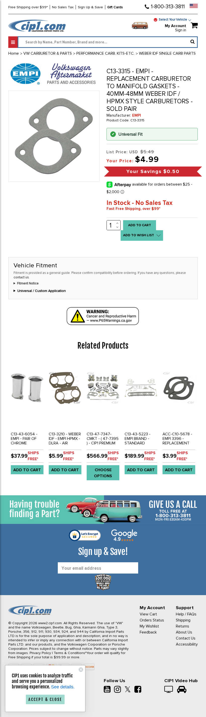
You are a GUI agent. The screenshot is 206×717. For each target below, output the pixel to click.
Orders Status (152, 620)
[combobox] (108, 42)
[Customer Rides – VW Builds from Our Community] (181, 690)
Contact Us (185, 638)
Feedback (148, 632)
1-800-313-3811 (168, 6)
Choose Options (103, 473)
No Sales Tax (63, 7)
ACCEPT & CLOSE (45, 699)
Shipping (183, 620)
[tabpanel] (27, 418)
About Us (184, 632)
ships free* (33, 455)
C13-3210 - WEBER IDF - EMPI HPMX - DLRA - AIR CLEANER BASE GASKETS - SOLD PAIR (65, 445)
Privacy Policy (40, 653)
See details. (63, 686)
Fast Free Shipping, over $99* (133, 208)
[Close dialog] (80, 669)
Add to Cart (27, 469)
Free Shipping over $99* (28, 7)
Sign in (180, 30)
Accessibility (187, 644)
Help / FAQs (186, 614)
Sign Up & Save (90, 7)
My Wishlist (149, 626)
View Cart (148, 614)
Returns (182, 626)
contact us (21, 277)
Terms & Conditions (69, 653)
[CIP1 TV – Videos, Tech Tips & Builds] (169, 690)
